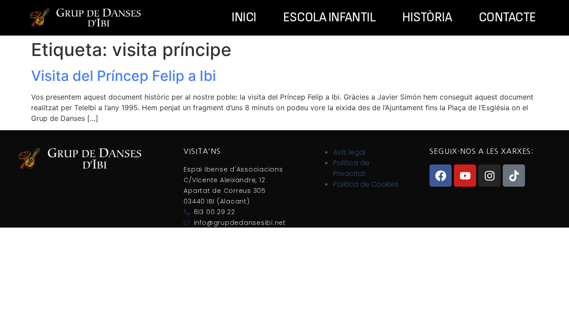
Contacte (507, 18)
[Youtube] (465, 175)
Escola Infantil (329, 18)
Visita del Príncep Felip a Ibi (123, 75)
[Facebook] (440, 175)
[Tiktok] (514, 175)
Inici (244, 18)
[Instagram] (489, 175)
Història (427, 18)
